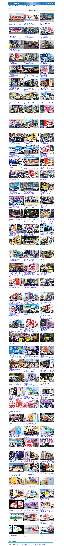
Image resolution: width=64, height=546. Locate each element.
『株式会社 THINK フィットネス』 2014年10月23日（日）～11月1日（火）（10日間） (16, 487)
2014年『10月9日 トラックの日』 (29, 486)
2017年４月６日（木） (12, 343)
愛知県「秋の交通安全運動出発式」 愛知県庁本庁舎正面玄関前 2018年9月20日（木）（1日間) (29, 247)
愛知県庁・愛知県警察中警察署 (16, 314)
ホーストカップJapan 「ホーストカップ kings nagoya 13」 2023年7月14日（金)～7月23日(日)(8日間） (15, 24)
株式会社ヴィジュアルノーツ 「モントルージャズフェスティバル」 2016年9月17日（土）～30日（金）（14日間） (16, 384)
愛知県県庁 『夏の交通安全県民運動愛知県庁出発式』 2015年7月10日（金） (15, 449)
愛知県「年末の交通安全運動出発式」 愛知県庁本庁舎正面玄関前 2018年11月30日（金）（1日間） (30, 234)
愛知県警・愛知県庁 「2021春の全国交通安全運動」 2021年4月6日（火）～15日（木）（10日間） (47, 115)
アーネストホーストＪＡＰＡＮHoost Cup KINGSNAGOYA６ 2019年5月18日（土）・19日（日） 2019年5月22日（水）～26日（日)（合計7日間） (47, 193)
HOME (22, 544)
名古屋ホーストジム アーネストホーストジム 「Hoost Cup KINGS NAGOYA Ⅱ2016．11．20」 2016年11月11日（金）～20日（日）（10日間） (47, 370)
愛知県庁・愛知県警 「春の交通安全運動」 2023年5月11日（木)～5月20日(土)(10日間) (15, 37)
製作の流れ (39, 544)
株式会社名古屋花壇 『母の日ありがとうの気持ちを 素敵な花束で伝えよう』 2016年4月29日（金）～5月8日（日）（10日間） (15, 411)
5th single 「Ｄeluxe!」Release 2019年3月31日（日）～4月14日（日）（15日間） (16, 219)
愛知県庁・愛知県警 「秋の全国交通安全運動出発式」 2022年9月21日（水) (29, 63)
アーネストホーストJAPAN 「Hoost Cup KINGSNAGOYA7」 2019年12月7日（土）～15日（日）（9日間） (31, 168)
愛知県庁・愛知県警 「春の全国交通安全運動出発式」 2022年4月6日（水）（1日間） (14, 88)
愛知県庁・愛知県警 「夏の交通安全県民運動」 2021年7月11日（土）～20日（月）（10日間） (47, 102)
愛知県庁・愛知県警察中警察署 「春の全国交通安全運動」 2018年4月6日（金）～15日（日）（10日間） (16, 180)
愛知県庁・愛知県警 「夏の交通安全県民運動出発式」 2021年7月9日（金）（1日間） (14, 115)
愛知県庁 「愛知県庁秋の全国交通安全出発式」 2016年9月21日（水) (46, 384)
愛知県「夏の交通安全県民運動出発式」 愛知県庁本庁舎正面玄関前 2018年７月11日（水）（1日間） (30, 260)
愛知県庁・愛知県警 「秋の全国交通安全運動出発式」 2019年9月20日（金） (45, 180)
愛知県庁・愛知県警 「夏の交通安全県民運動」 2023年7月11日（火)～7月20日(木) (29, 24)
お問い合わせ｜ (43, 544)
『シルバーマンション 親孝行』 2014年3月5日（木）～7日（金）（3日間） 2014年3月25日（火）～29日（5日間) (15, 523)
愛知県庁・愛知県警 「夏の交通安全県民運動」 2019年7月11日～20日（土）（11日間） (15, 192)
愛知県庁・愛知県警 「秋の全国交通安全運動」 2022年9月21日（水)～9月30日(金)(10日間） (15, 63)
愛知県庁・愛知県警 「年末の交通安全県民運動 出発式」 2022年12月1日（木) (15, 50)
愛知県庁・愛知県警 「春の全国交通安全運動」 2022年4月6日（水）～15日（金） (45, 75)
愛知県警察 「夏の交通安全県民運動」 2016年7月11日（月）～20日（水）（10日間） (31, 397)
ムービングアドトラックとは (28, 544)
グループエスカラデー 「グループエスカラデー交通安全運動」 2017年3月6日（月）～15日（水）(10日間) (15, 356)
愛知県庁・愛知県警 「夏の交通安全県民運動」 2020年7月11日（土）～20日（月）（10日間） (16, 155)
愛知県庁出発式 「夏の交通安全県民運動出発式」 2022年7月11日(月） (14, 75)
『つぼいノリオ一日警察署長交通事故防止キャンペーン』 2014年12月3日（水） (31, 473)
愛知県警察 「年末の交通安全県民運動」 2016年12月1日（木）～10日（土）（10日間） (47, 356)
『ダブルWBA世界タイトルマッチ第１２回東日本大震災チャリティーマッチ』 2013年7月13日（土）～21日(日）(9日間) (47, 536)
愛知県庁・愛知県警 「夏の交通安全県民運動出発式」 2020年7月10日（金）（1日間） (29, 155)
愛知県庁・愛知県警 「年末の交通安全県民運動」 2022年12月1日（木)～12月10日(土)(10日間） (47, 37)
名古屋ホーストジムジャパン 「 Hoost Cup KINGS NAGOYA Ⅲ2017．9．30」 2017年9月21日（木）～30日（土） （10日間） (16, 302)
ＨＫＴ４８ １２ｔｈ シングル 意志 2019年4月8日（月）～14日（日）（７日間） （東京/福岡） (47, 206)
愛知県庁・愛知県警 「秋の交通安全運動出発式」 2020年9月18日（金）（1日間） (45, 143)
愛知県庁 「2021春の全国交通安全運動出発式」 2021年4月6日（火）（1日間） (15, 130)
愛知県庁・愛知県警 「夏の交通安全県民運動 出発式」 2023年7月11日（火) (45, 24)
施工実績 (35, 544)
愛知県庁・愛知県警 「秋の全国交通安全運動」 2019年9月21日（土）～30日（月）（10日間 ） (31, 180)
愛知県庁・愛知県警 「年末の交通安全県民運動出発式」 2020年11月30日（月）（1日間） (14, 143)
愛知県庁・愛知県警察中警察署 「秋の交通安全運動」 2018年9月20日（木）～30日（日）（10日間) (16, 247)
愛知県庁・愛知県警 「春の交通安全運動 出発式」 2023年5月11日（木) (29, 37)
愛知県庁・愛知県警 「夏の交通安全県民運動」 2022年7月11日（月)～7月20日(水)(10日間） (46, 63)
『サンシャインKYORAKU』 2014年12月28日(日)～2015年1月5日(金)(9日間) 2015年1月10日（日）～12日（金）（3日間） (47, 461)
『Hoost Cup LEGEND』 (43, 509)
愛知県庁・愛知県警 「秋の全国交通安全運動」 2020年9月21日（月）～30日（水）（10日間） (31, 143)
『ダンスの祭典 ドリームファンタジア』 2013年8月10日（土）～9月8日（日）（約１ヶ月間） (31, 536)
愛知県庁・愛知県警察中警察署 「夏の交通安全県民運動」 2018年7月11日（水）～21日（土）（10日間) (16, 260)
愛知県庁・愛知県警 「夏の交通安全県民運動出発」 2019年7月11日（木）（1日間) (29, 192)
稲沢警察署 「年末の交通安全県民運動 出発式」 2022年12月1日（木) (30, 50)
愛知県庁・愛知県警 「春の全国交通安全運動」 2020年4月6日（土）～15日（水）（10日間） (47, 155)
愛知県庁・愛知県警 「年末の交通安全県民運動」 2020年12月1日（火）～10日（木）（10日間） (47, 130)
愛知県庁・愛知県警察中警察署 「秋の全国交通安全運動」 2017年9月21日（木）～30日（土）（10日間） (31, 302)
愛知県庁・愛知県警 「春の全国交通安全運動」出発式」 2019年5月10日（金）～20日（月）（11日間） (16, 206)
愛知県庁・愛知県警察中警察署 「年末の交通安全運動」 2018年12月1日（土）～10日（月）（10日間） (16, 234)
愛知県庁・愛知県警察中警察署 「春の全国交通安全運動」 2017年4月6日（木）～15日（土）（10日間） (47, 329)
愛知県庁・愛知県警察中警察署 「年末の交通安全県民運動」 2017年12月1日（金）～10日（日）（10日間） (16, 288)
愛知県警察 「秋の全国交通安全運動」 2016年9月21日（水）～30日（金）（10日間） (31, 384)
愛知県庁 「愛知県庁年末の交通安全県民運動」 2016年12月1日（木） (15, 369)
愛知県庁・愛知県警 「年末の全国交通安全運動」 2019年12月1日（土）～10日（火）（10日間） (47, 168)
